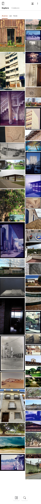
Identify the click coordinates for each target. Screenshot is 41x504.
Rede (15, 16)
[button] (32, 3)
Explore (5, 8)
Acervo (5, 16)
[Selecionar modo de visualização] (16, 497)
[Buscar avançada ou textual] (24, 497)
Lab (10, 16)
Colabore (15, 8)
